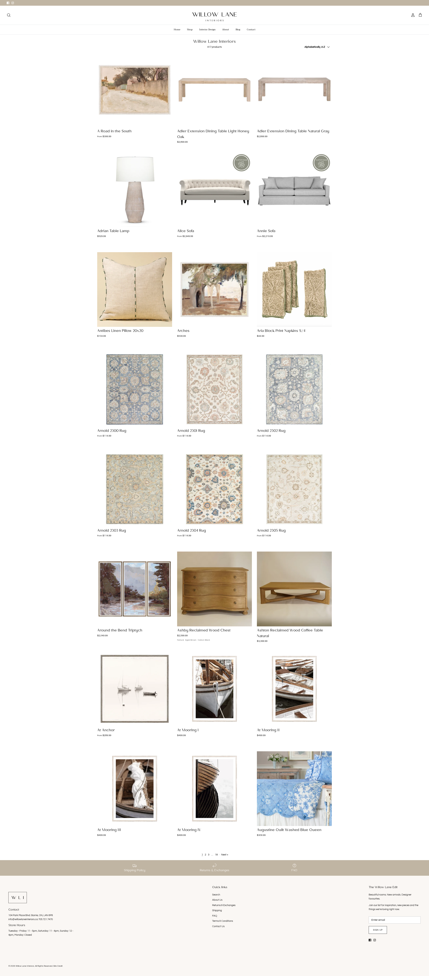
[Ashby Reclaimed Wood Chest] (214, 589)
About (225, 29)
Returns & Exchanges (223, 905)
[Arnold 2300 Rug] (134, 389)
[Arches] (214, 289)
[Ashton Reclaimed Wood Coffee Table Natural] (294, 589)
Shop (190, 29)
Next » (224, 854)
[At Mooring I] (214, 689)
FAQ (214, 916)
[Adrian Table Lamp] (134, 189)
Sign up (378, 930)
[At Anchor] (134, 689)
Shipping (217, 910)
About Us (217, 900)
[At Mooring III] (134, 788)
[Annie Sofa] (294, 189)
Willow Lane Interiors (25, 966)
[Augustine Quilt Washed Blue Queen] (294, 788)
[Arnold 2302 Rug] (294, 389)
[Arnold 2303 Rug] (134, 489)
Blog (238, 29)
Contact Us (218, 926)
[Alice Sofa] (214, 189)
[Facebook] (8, 3)
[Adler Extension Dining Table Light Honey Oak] (214, 89)
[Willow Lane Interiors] (214, 16)
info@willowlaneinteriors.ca (23, 919)
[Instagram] (12, 3)
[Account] (412, 15)
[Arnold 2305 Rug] (294, 489)
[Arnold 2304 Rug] (214, 489)
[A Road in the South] (134, 89)
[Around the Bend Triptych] (134, 589)
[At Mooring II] (294, 689)
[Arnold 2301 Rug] (214, 389)
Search (216, 894)
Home (177, 29)
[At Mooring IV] (214, 788)
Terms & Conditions (222, 921)
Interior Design (207, 29)
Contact (251, 29)
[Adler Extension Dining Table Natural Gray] (294, 89)
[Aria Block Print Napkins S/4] (294, 289)
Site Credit (58, 966)
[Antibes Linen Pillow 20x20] (134, 289)
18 (216, 854)
